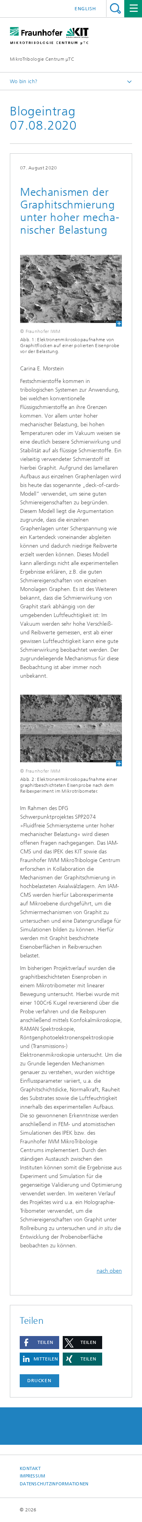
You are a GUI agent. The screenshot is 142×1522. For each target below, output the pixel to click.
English (85, 8)
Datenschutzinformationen (54, 1484)
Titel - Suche (115, 8)
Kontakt (30, 1468)
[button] (39, 1342)
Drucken (39, 1380)
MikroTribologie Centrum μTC (42, 59)
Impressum (32, 1476)
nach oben (109, 1270)
